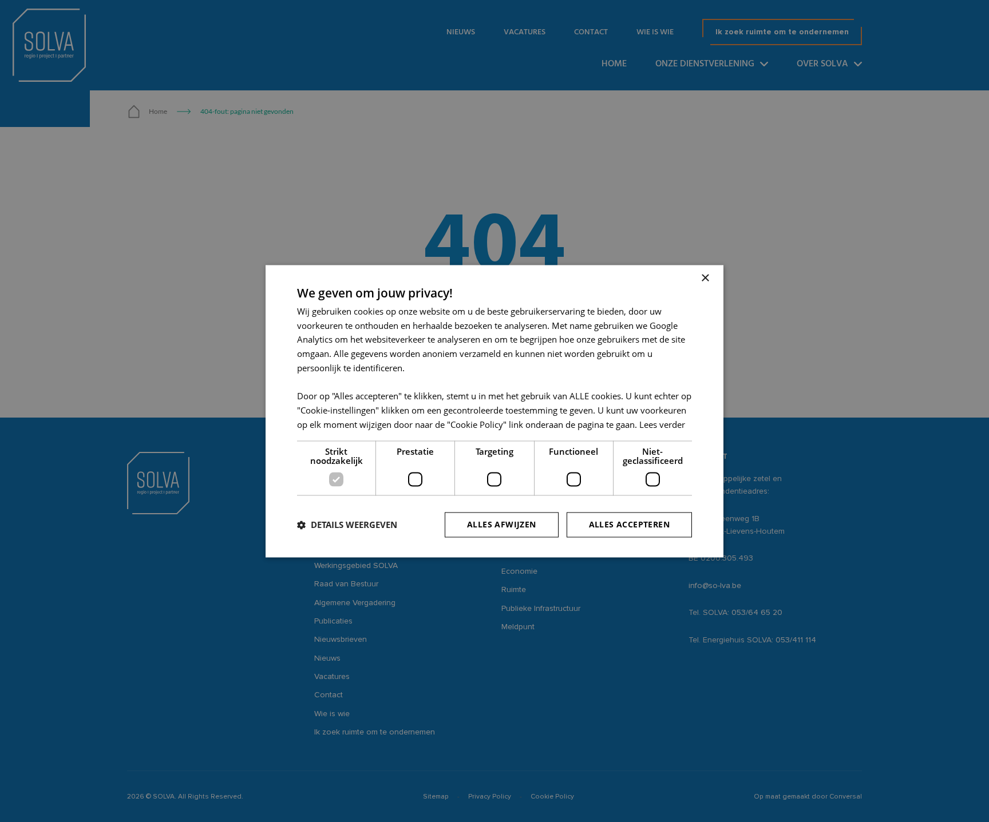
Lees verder (662, 424)
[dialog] (494, 411)
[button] (347, 524)
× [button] (705, 278)
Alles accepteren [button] (629, 524)
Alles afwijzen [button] (501, 524)
